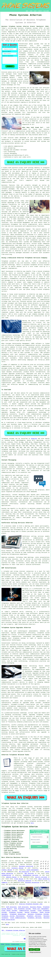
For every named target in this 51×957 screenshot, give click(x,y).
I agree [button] (31, 949)
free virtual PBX (39, 105)
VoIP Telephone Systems (22, 908)
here (32, 823)
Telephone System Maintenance (13, 916)
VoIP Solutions (11, 907)
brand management (33, 870)
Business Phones (35, 907)
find (7, 806)
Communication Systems (27, 910)
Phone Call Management (41, 908)
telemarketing (6, 875)
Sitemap (2, 944)
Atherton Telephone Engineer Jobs (30, 904)
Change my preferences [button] (35, 952)
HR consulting (24, 871)
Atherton (34, 438)
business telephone (30, 264)
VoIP (32, 122)
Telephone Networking (17, 914)
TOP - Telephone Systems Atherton (13, 930)
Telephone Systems (15, 912)
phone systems (34, 44)
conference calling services (12, 528)
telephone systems (31, 28)
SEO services (29, 873)
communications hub (8, 182)
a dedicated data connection (14, 236)
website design (11, 877)
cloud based (21, 91)
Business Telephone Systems (38, 914)
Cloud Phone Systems (9, 910)
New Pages (8, 944)
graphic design (7, 870)
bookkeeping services (30, 875)
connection (5, 139)
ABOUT (35, 11)
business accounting (32, 882)
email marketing (43, 879)
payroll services (41, 877)
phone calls (43, 134)
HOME (27, 11)
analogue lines (11, 74)
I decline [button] (37, 949)
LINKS (31, 11)
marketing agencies (24, 880)
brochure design (17, 868)
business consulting (26, 866)
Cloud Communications (18, 917)
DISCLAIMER (46, 11)
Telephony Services (34, 916)
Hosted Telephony (31, 912)
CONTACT (40, 11)
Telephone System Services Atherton (20, 827)
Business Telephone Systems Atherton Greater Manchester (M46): (25, 26)
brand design (18, 879)
